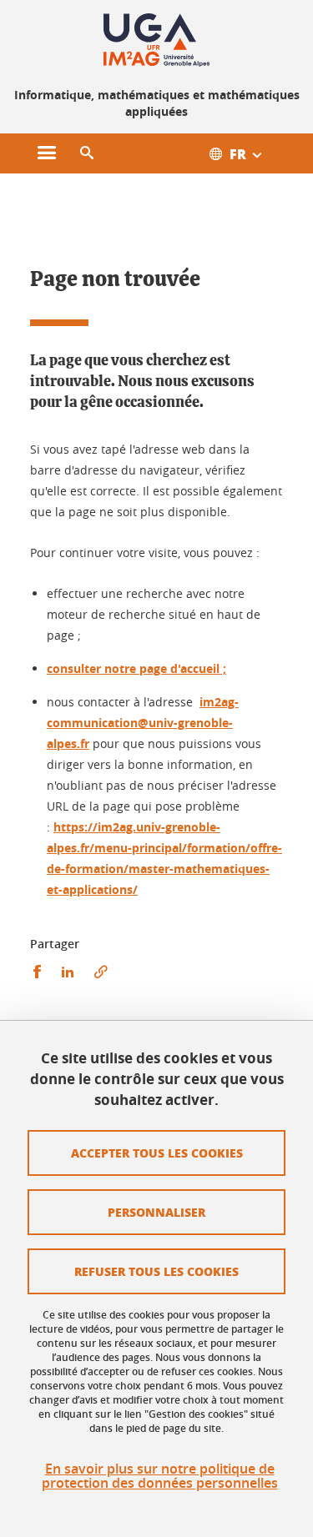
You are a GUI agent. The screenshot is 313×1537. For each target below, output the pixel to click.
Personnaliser (156, 1211)
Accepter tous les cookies (157, 1152)
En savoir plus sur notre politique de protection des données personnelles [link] (160, 1476)
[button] (87, 153)
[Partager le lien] (101, 972)
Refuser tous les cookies (156, 1271)
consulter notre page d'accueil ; (136, 668)
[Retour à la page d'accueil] (156, 40)
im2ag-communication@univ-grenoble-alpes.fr (143, 722)
